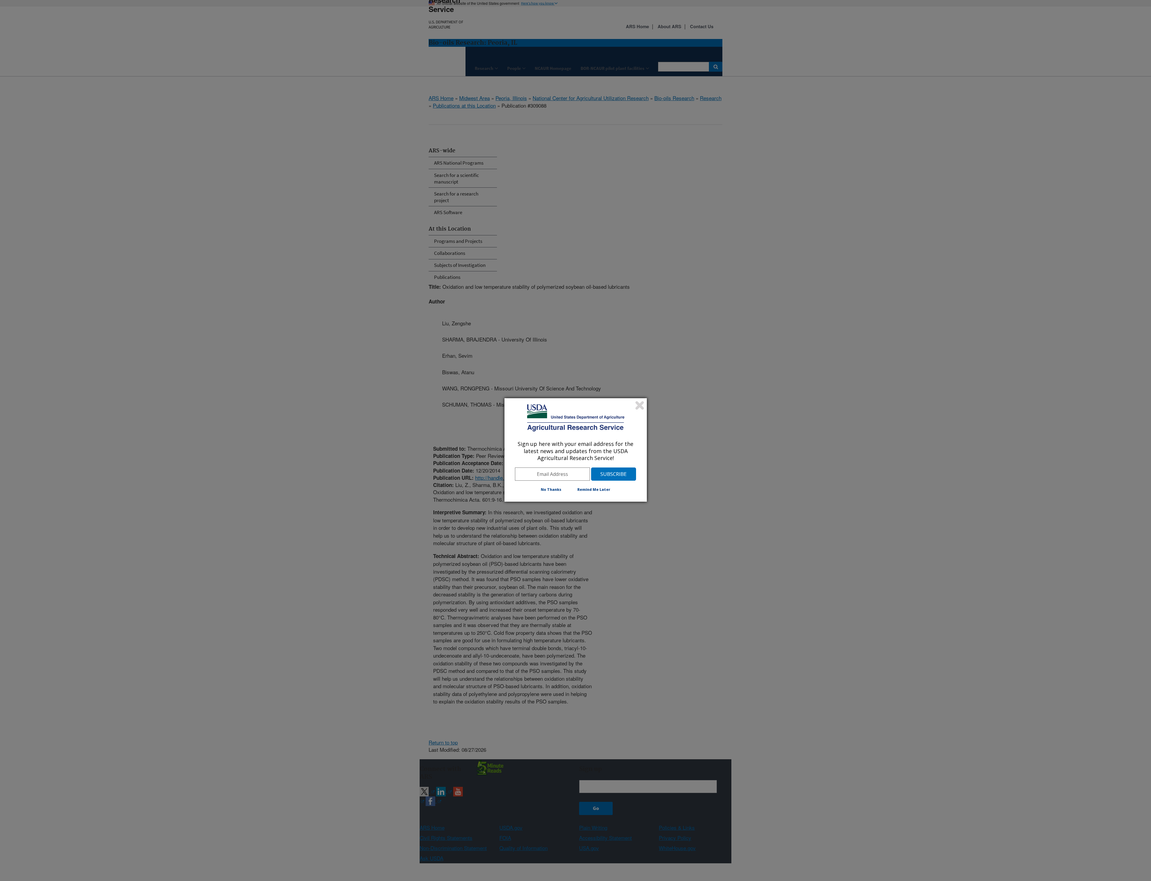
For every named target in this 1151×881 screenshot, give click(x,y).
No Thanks (551, 489)
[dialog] (575, 449)
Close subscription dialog (639, 405)
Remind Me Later (593, 489)
